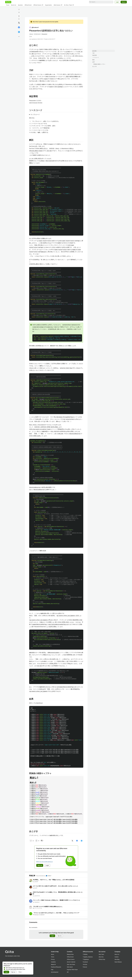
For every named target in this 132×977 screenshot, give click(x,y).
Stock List (13, 5)
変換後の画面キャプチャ (99, 64)
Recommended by (41, 875)
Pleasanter (44, 34)
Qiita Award (70, 967)
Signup (124, 2)
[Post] (19, 22)
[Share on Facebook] (19, 27)
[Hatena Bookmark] (19, 32)
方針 (93, 53)
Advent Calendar (71, 962)
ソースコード (95, 57)
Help (52, 969)
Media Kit (53, 964)
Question (20, 5)
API (68, 972)
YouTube (85, 964)
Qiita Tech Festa (71, 964)
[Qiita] (8, 2)
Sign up (13, 972)
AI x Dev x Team (69, 5)
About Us (117, 954)
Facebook (85, 962)
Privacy (53, 959)
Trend (7, 5)
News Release (118, 962)
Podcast (85, 967)
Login (117, 2)
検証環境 (94, 55)
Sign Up (60, 935)
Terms (52, 956)
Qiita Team (101, 954)
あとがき (94, 66)
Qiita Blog (117, 959)
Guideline (53, 962)
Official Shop (102, 959)
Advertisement (54, 972)
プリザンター (37, 34)
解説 (93, 59)
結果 (93, 62)
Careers (116, 956)
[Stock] (19, 16)
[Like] (19, 9)
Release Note (70, 954)
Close (20, 972)
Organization (48, 5)
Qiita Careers (58, 5)
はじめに (94, 50)
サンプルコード (35, 114)
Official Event (28, 5)
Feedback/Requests (56, 967)
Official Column (38, 5)
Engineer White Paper (72, 969)
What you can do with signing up (44, 861)
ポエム (31, 34)
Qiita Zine (101, 956)
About (52, 954)
